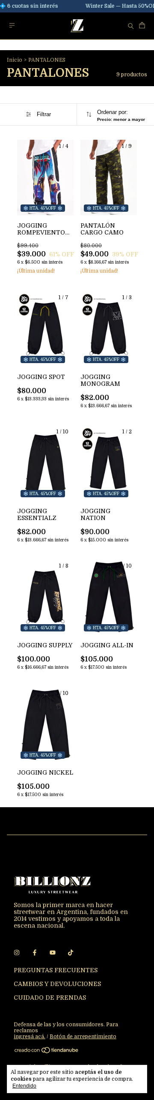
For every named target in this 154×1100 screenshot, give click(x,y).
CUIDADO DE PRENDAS (50, 997)
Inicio (14, 60)
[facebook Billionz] (35, 953)
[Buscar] (130, 25)
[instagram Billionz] (17, 953)
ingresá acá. (29, 1037)
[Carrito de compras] (142, 25)
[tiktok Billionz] (71, 953)
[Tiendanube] (47, 1052)
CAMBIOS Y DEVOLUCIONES (57, 983)
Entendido (24, 1086)
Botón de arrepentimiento (83, 1037)
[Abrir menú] (12, 25)
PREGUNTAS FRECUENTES (56, 970)
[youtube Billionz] (53, 953)
